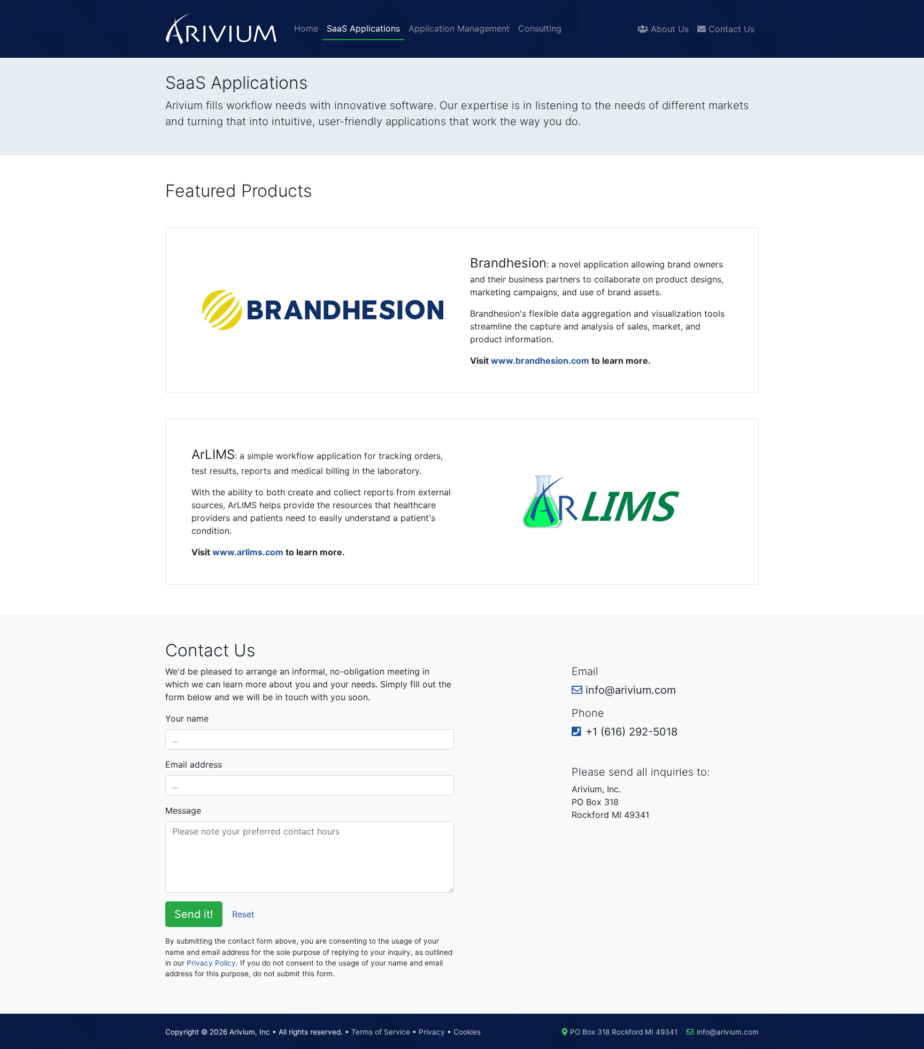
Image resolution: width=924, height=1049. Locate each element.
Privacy (432, 1032)
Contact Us (730, 29)
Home (306, 28)
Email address (193, 764)
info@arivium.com (728, 1032)
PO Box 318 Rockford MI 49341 (623, 1032)
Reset (243, 914)
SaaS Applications (363, 28)
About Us (668, 29)
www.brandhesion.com (540, 360)
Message (183, 810)
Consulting (539, 28)
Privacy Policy (211, 963)
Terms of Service (380, 1032)
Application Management (459, 28)
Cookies (467, 1032)
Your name (187, 718)
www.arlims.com (247, 552)
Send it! (193, 914)
